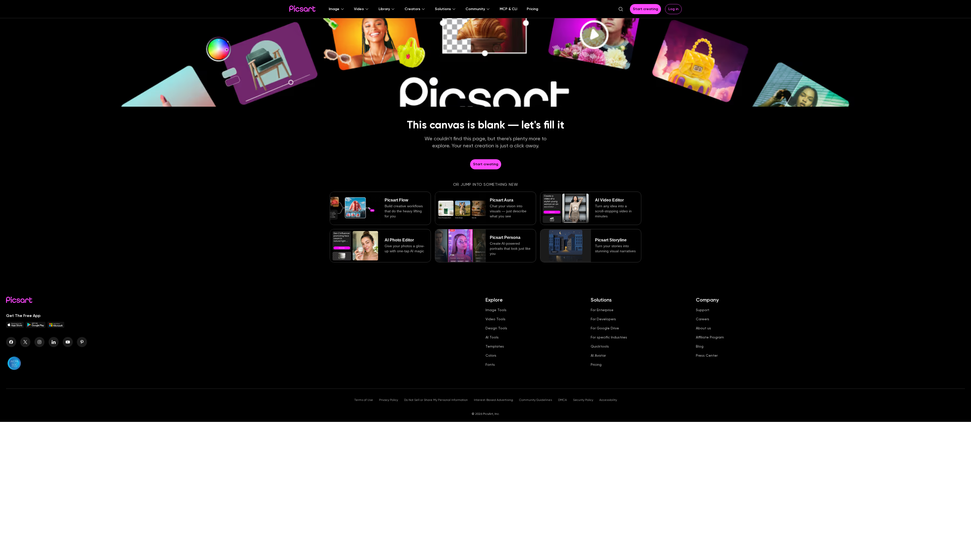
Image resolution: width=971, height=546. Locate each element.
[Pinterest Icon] (82, 342)
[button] (336, 9)
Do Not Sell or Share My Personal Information (436, 400)
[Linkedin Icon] (54, 342)
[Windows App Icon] (56, 326)
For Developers (603, 319)
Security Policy (583, 400)
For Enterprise (602, 310)
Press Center (707, 355)
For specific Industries (609, 337)
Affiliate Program (710, 337)
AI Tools (492, 337)
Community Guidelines (535, 400)
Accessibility (608, 400)
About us (703, 328)
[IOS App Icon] (15, 326)
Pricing (596, 364)
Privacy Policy (388, 400)
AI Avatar (598, 355)
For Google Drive (605, 328)
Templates (495, 346)
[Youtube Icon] (68, 342)
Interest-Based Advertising (493, 400)
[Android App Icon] (36, 326)
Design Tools (496, 328)
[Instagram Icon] (39, 342)
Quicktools (600, 346)
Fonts (490, 364)
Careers (702, 319)
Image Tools (496, 310)
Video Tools (495, 319)
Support (702, 310)
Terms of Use (363, 400)
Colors (491, 355)
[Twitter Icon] (25, 342)
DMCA (562, 400)
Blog (699, 346)
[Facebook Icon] (11, 342)
